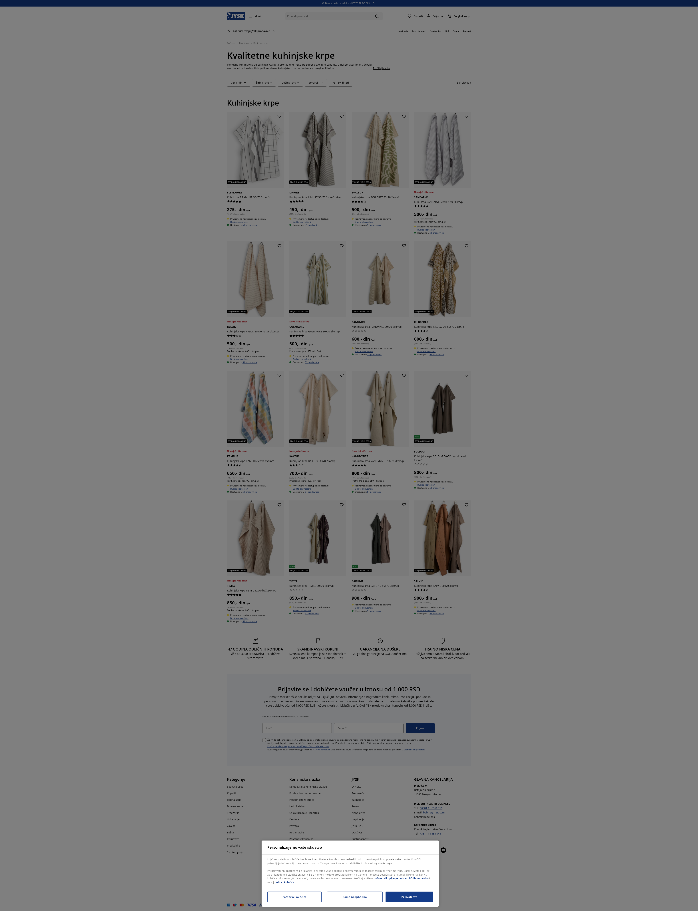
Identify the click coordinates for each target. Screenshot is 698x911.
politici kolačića (284, 882)
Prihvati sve (409, 897)
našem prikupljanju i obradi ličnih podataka (401, 878)
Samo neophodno (355, 897)
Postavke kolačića (294, 897)
